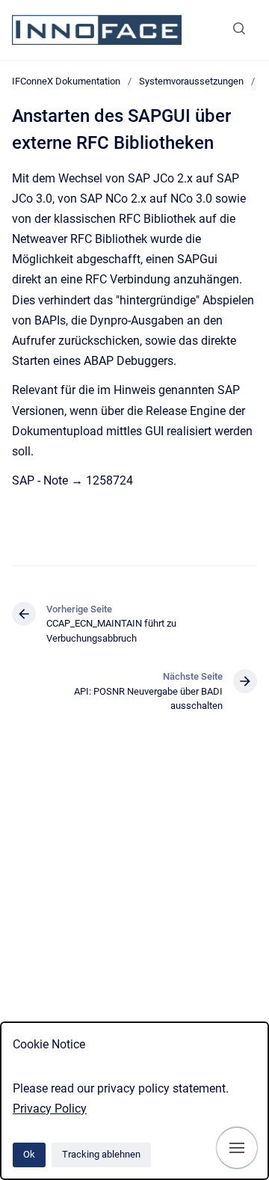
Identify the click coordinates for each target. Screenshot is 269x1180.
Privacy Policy (50, 1108)
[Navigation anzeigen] (237, 1148)
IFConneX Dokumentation (66, 81)
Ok (29, 1154)
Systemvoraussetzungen (191, 81)
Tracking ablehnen (101, 1154)
